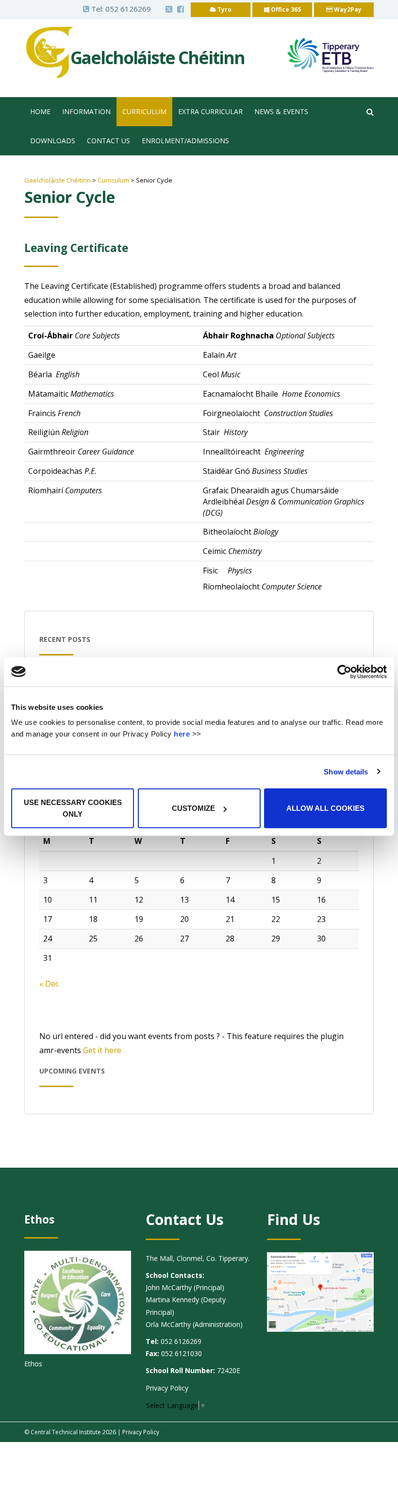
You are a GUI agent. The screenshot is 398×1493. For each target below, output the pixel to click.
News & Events (281, 111)
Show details (346, 771)
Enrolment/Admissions (185, 140)
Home (40, 111)
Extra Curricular (210, 111)
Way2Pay (347, 9)
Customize (193, 808)
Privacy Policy (167, 1387)
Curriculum (144, 111)
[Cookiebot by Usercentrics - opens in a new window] (344, 671)
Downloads (52, 140)
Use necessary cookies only (73, 808)
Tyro (224, 9)
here (182, 734)
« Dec (49, 983)
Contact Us (108, 140)
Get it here (102, 1050)
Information (86, 111)
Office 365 (285, 9)
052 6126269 (128, 9)
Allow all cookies (325, 808)
